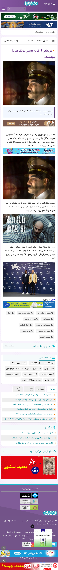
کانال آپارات (25, 535)
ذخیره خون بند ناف (18, 363)
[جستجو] (9, 9)
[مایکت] (29, 495)
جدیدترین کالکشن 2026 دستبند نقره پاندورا (23, 368)
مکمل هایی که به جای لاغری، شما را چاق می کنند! (34, 409)
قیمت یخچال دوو (30, 374)
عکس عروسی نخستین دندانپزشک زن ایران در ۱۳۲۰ (34, 414)
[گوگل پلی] (29, 501)
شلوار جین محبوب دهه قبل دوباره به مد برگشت (34, 443)
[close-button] (32, 526)
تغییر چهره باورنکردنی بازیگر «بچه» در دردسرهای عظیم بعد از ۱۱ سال (28, 418)
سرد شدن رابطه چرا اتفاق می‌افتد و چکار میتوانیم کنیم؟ (33, 399)
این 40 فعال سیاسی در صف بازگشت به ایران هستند (32, 438)
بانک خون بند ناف (13, 374)
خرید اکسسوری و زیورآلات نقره (42, 363)
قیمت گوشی (49, 368)
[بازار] (29, 507)
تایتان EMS (49, 380)
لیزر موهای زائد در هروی (31, 380)
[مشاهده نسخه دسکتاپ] (3, 9)
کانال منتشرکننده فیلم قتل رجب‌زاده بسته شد (35, 433)
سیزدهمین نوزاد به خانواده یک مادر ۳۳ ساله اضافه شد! (32, 404)
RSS (23, 538)
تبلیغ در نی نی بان (11, 535)
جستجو (19, 532)
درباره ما (10, 532)
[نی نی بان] (31, 3)
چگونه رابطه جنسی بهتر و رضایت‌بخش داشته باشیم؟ (33, 394)
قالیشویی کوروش (47, 374)
